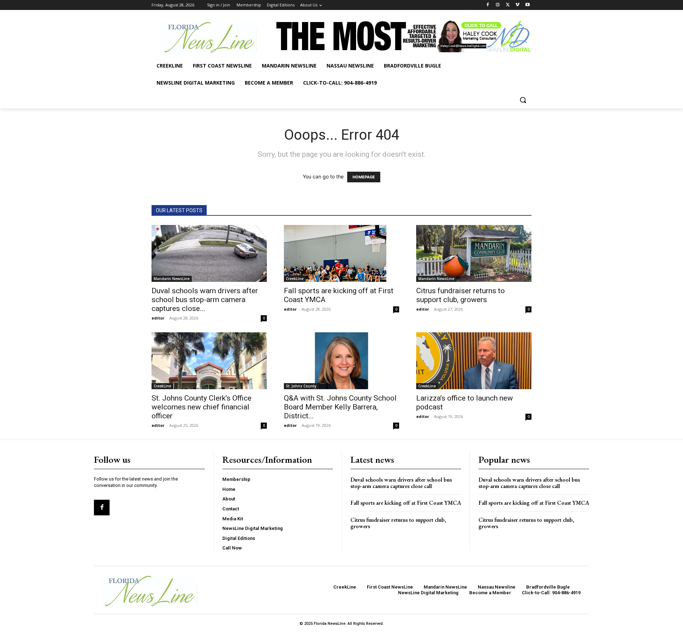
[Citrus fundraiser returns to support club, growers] (473, 253)
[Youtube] (527, 5)
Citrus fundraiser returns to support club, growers (460, 295)
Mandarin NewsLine (172, 278)
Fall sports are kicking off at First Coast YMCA (405, 502)
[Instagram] (498, 5)
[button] (522, 99)
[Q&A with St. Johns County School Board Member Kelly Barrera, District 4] (341, 360)
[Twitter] (508, 5)
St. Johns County (301, 385)
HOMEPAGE (364, 177)
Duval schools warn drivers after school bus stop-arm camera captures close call (401, 483)
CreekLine (294, 278)
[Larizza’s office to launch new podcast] (473, 360)
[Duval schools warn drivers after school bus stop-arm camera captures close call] (209, 253)
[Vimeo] (517, 5)
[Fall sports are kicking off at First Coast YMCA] (341, 253)
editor (158, 318)
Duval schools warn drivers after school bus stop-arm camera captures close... (205, 299)
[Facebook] (488, 5)
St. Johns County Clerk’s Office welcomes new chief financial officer (202, 407)
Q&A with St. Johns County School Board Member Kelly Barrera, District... (340, 407)
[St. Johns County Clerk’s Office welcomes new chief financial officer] (209, 360)
